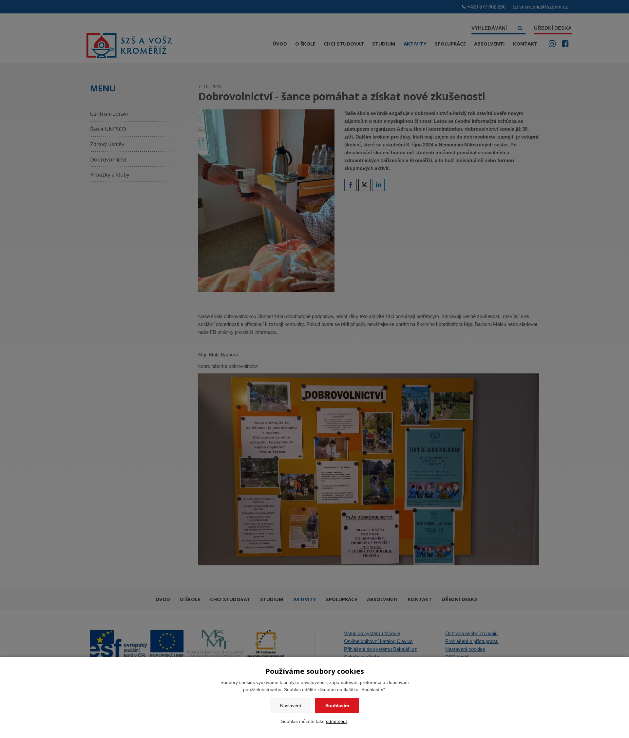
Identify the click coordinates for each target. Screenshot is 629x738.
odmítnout (336, 721)
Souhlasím (337, 705)
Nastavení (290, 705)
